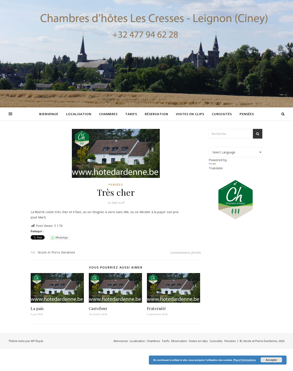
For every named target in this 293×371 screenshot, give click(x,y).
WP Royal (37, 341)
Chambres (108, 114)
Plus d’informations (244, 360)
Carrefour (98, 308)
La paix (37, 308)
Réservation (156, 114)
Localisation (78, 114)
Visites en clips (190, 114)
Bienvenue (48, 114)
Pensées (247, 114)
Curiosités (222, 114)
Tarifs (131, 114)
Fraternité (156, 308)
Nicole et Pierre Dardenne (56, 252)
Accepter (271, 360)
